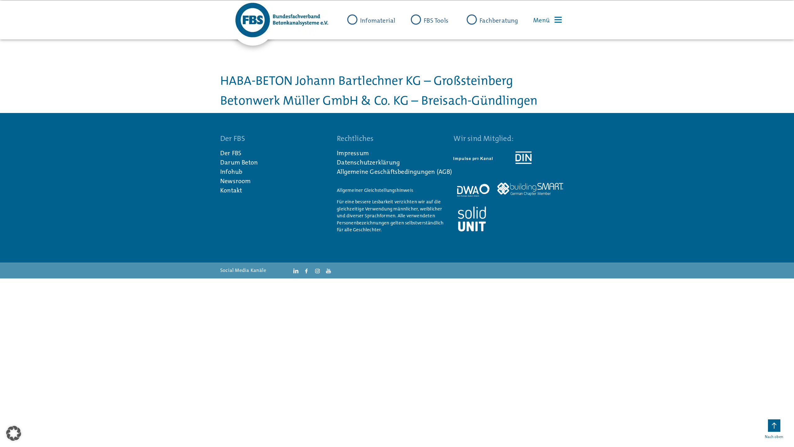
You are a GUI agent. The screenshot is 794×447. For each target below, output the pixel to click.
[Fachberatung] (471, 19)
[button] (13, 433)
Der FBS (230, 153)
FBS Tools (436, 20)
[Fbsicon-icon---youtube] (328, 270)
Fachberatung (499, 20)
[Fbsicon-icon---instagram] (317, 270)
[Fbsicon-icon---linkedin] (295, 270)
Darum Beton (239, 162)
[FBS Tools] (416, 19)
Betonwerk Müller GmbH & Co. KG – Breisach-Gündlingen (379, 101)
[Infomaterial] (352, 19)
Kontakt (231, 190)
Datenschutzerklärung (368, 162)
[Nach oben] (774, 425)
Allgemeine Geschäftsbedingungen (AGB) (394, 172)
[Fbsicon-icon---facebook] (306, 270)
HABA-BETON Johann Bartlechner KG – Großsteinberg (366, 81)
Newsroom (235, 181)
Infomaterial (377, 20)
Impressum (353, 153)
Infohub (231, 172)
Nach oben (774, 436)
